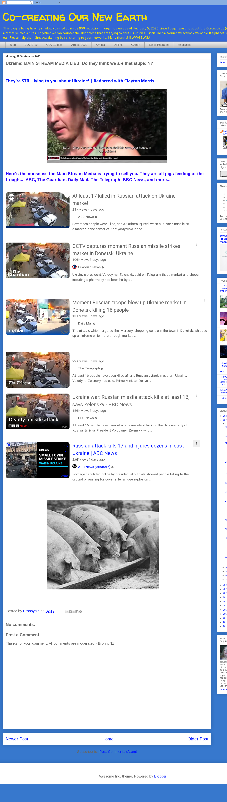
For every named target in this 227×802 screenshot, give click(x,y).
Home (108, 739)
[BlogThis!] (70, 611)
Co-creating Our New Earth (75, 16)
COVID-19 (31, 44)
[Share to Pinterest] (80, 611)
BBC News (86, 418)
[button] (66, 245)
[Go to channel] (75, 216)
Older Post (198, 739)
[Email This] (67, 611)
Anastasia (184, 44)
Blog (13, 44)
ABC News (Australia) (94, 467)
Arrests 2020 (79, 44)
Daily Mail (85, 323)
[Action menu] (196, 193)
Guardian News (89, 267)
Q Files (118, 44)
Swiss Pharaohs (159, 44)
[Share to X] (74, 611)
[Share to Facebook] (77, 611)
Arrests (100, 44)
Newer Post (17, 739)
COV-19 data (54, 44)
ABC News (86, 217)
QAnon (135, 44)
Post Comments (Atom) (118, 752)
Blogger (160, 776)
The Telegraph (89, 368)
